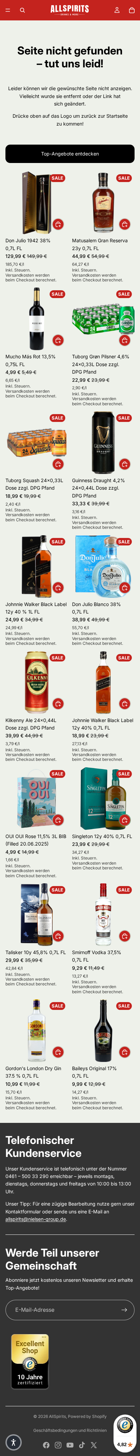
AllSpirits (57, 1416)
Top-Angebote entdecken (70, 154)
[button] (13, 1442)
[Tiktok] (82, 1445)
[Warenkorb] (131, 10)
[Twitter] (94, 1445)
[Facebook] (46, 1445)
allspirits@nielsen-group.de (35, 1219)
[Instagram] (58, 1445)
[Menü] (8, 10)
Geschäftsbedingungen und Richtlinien (70, 1430)
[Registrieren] (124, 1310)
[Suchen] (22, 10)
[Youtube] (70, 1445)
